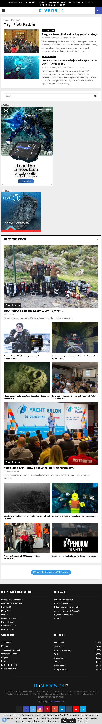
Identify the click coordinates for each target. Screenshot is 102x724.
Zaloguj (31, 2)
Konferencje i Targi (48, 30)
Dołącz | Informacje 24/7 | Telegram (52, 572)
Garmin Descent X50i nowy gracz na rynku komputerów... (22, 357)
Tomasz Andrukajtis (51, 38)
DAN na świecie (7, 622)
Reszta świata (59, 666)
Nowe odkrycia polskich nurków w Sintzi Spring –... (33, 311)
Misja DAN (5, 611)
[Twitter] (33, 709)
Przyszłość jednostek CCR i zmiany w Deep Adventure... (22, 557)
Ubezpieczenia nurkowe (11, 603)
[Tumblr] (69, 709)
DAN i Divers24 (7, 630)
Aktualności (6, 642)
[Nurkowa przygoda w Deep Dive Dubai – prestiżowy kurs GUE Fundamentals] (75, 498)
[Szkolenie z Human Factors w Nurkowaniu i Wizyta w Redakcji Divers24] (75, 538)
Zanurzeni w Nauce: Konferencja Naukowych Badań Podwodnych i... (74, 397)
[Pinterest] (47, 709)
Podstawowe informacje (12, 600)
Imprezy (4, 661)
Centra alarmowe (8, 618)
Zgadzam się (68, 721)
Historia (4, 615)
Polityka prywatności (62, 603)
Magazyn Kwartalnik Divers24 (80, 2)
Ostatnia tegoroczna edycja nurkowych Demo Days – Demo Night (69, 62)
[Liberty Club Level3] (21, 231)
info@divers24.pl (57, 702)
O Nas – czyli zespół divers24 (66, 607)
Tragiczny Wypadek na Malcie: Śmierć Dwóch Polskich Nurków (27, 517)
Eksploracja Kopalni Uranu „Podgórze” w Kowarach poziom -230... (73, 357)
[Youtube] (76, 709)
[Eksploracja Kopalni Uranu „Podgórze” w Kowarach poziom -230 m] (75, 337)
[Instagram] (40, 709)
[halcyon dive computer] (27, 185)
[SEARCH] (95, 96)
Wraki (56, 654)
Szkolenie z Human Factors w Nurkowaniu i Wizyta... (74, 556)
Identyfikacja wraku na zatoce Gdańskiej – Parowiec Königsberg (26, 397)
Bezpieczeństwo (8, 626)
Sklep (63, 2)
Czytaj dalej (82, 721)
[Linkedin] (62, 709)
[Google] (55, 709)
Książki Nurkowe (8, 669)
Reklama (43, 2)
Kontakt (57, 618)
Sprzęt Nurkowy (60, 669)
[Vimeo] (83, 709)
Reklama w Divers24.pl (63, 600)
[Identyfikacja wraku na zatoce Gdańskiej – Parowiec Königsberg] (27, 377)
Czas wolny (58, 646)
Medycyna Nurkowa (9, 654)
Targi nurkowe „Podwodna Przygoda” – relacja (70, 34)
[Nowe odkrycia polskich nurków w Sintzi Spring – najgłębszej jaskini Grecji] (51, 276)
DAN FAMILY (6, 607)
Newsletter (54, 2)
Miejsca (4, 646)
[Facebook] (26, 709)
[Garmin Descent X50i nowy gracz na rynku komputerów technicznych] (27, 337)
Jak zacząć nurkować (10, 650)
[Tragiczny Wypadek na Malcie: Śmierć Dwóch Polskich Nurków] (27, 498)
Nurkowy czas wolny (49, 56)
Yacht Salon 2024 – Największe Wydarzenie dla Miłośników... (39, 468)
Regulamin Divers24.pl (63, 615)
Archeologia (59, 658)
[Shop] (38, 5)
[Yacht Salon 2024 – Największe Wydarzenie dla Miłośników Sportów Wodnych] (51, 433)
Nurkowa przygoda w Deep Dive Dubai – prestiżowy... (74, 516)
